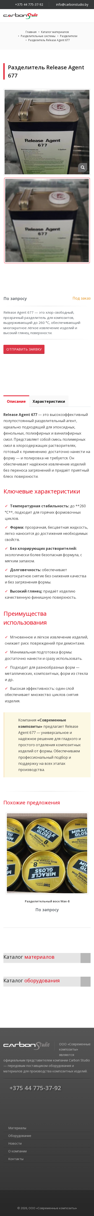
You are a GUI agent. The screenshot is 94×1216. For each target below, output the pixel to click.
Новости (14, 1143)
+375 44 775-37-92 (29, 4)
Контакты (15, 1159)
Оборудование (19, 1135)
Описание (16, 401)
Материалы (16, 1128)
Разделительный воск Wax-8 (47, 901)
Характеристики (49, 401)
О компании (17, 1151)
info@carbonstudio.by (72, 4)
